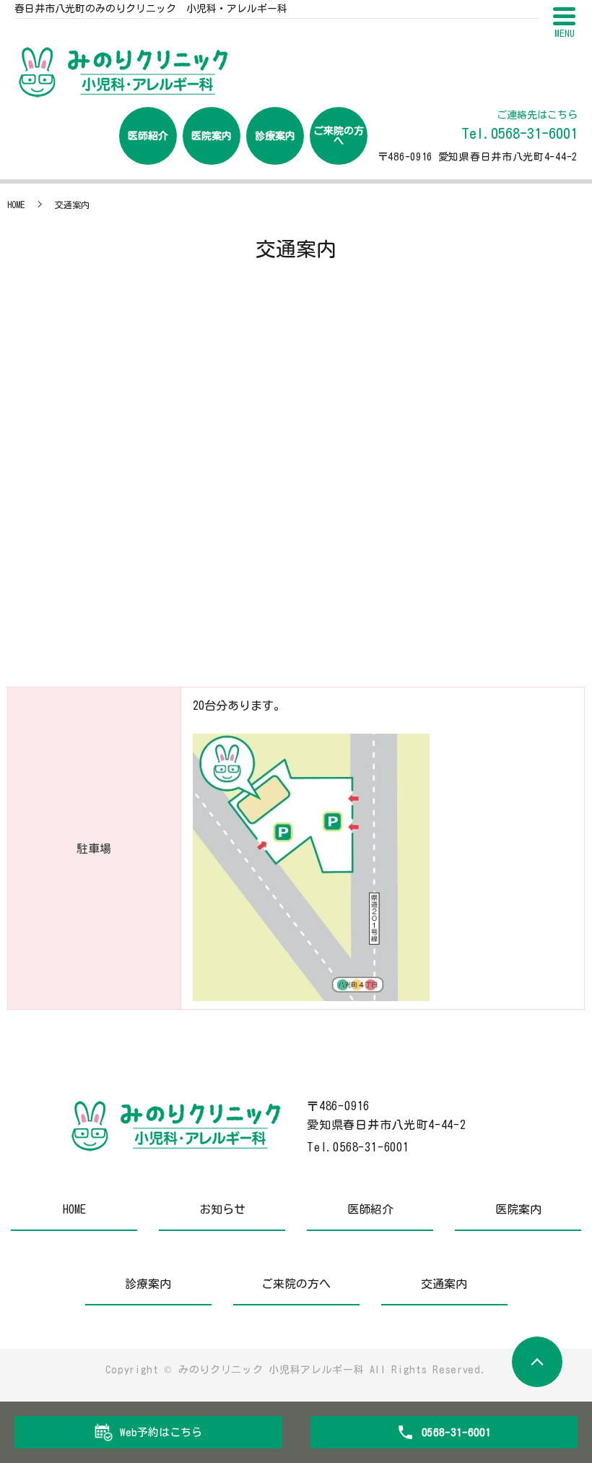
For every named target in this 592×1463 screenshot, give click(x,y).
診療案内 (275, 136)
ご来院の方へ (338, 136)
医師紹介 (148, 136)
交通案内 (444, 1284)
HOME (16, 204)
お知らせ (222, 1209)
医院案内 (211, 136)
